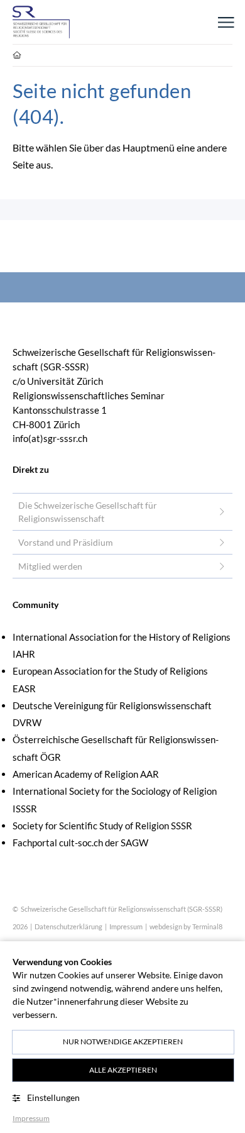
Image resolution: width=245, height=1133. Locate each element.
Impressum (126, 926)
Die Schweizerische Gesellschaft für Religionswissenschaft (87, 512)
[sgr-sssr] (17, 55)
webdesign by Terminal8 (186, 926)
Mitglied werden (50, 566)
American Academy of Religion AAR (86, 774)
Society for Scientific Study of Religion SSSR (102, 825)
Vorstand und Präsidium (65, 542)
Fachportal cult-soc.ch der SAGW (80, 842)
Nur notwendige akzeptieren (123, 1041)
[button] (226, 22)
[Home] (41, 22)
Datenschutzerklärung (68, 926)
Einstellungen (53, 1097)
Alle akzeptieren (123, 1070)
